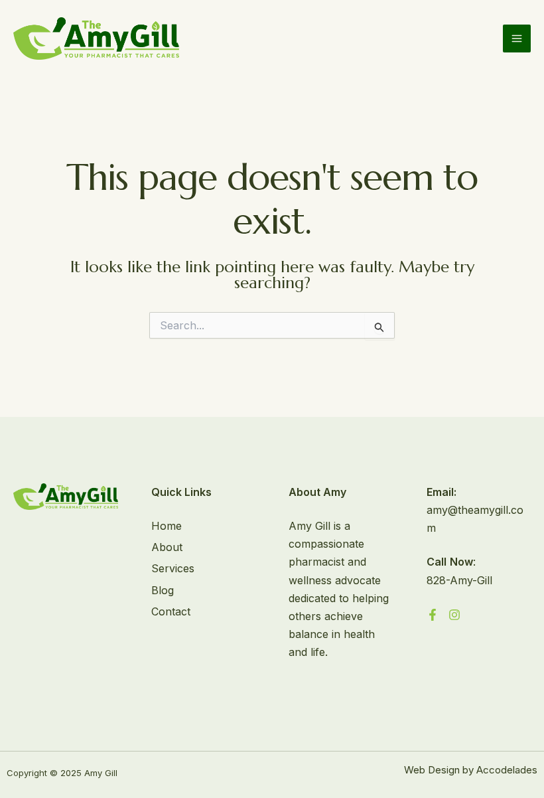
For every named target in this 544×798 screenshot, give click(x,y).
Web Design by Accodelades (470, 769)
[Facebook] (433, 615)
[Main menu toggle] (517, 38)
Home (166, 525)
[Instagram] (454, 615)
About (166, 547)
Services (172, 568)
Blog (162, 590)
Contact (170, 611)
